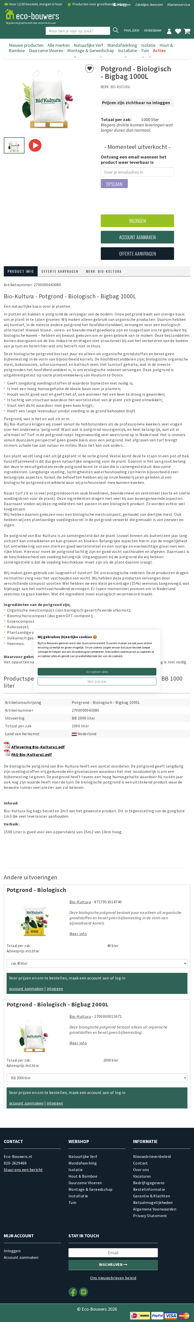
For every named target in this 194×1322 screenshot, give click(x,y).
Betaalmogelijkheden (153, 1202)
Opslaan (114, 184)
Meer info (78, 933)
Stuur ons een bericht (23, 1169)
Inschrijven (111, 1264)
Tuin (145, 50)
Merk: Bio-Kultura (104, 271)
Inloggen (124, 4)
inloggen (55, 988)
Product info (21, 271)
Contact (140, 1163)
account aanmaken (26, 988)
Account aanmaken (137, 237)
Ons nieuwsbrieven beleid (113, 1277)
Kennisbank (152, 30)
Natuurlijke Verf (88, 45)
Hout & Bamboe (82, 1176)
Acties (159, 50)
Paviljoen (131, 30)
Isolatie (148, 45)
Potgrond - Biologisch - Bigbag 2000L (57, 1004)
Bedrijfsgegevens (148, 1182)
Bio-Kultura (120, 86)
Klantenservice (178, 4)
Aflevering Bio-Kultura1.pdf (38, 746)
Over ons (141, 1169)
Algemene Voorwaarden (154, 1209)
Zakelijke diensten (149, 4)
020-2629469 (15, 1163)
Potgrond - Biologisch (36, 890)
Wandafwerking (122, 45)
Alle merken (58, 45)
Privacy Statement (150, 1215)
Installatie (127, 50)
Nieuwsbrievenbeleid (152, 1156)
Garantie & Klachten (151, 1195)
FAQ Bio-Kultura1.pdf (31, 754)
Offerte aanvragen (137, 253)
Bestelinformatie (149, 1189)
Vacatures (142, 1176)
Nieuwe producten (26, 45)
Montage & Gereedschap (90, 50)
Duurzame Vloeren (46, 50)
